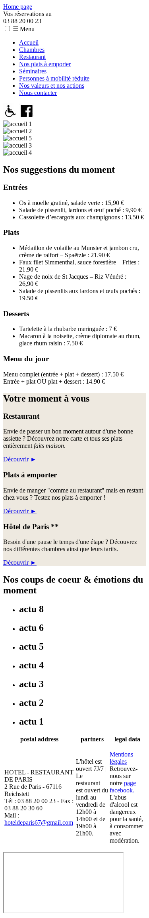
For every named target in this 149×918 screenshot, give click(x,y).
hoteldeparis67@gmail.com (38, 822)
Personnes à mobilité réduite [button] (54, 78)
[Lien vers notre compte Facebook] (26, 116)
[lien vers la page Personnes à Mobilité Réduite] (10, 116)
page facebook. (123, 787)
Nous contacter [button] (38, 92)
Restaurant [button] (32, 56)
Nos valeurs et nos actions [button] (51, 85)
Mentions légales (121, 758)
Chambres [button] (32, 49)
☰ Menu (24, 29)
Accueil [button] (29, 42)
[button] (7, 28)
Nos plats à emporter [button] (45, 64)
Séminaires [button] (32, 71)
